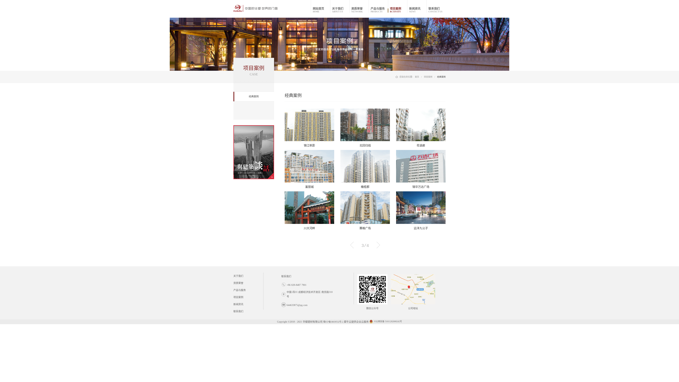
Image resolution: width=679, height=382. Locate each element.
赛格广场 (365, 228)
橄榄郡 (365, 186)
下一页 (378, 245)
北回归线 (365, 145)
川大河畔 (309, 228)
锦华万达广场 (420, 186)
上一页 (352, 245)
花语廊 (421, 145)
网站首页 (318, 10)
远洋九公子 (421, 228)
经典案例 (441, 77)
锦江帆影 (309, 145)
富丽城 (309, 186)
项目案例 (428, 77)
